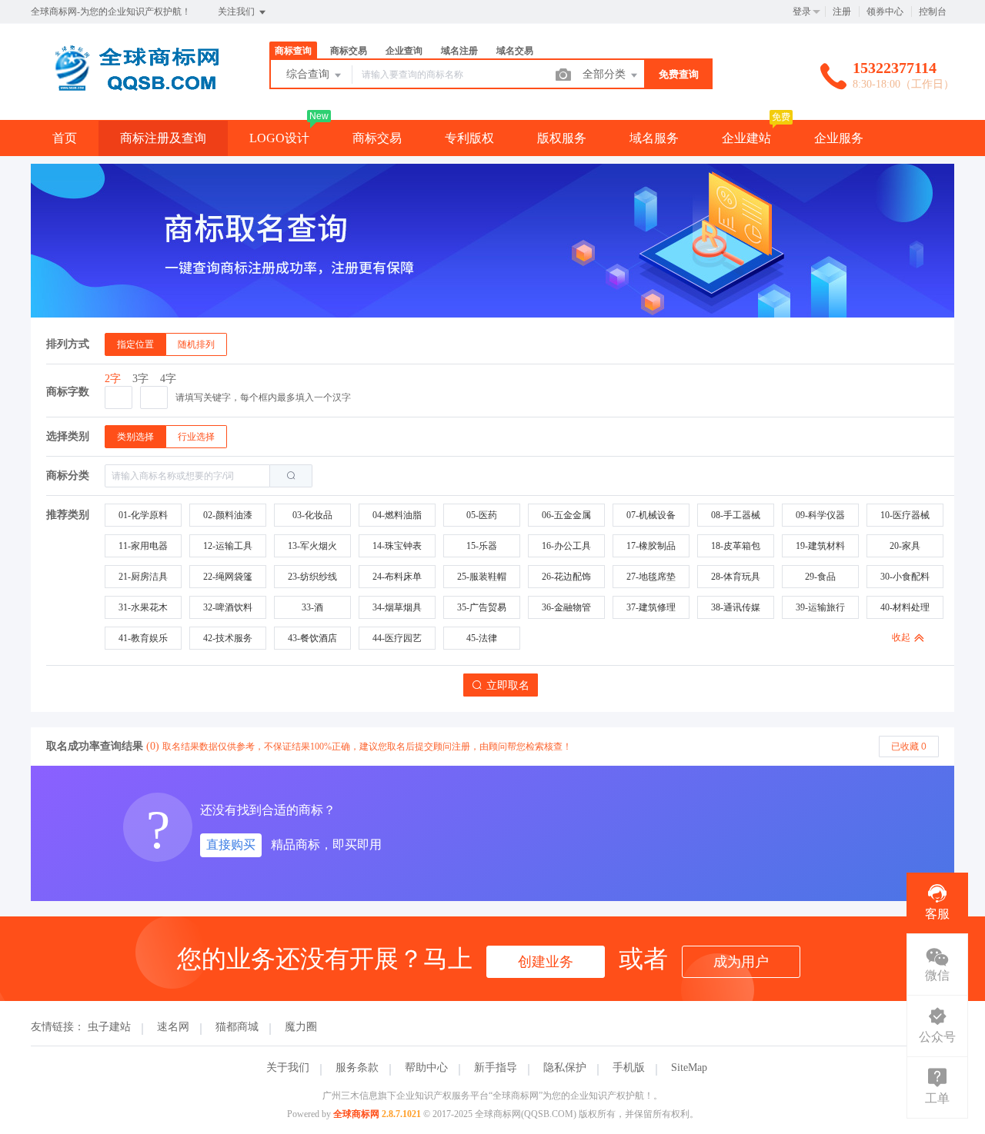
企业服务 (838, 138)
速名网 (173, 1027)
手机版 (629, 1067)
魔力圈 (301, 1027)
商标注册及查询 (163, 138)
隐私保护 (564, 1067)
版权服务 (561, 138)
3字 (140, 378)
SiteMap (689, 1067)
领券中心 (884, 11)
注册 (842, 11)
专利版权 (469, 138)
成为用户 (741, 961)
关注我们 (237, 11)
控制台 (933, 11)
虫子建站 (109, 1027)
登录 (802, 11)
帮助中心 (426, 1067)
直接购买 (230, 844)
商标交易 (377, 138)
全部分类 (606, 74)
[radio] (135, 344)
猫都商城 (237, 1027)
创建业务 (545, 961)
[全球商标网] (131, 88)
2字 (113, 378)
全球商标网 (356, 1114)
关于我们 (287, 1067)
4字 (168, 378)
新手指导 (495, 1067)
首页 (64, 138)
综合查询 (309, 74)
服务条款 (357, 1067)
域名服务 (654, 138)
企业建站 (746, 138)
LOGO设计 (279, 138)
